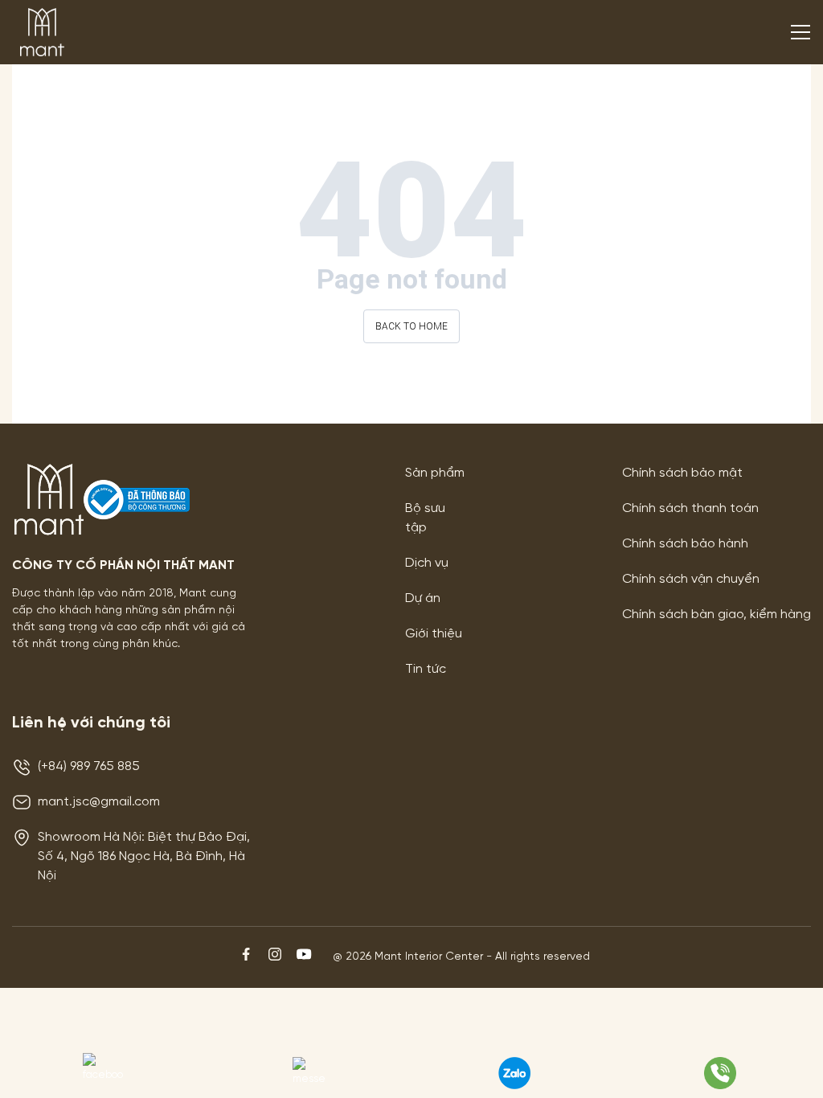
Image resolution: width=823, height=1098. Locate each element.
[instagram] (276, 963)
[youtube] (304, 963)
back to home (411, 326)
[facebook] (247, 963)
